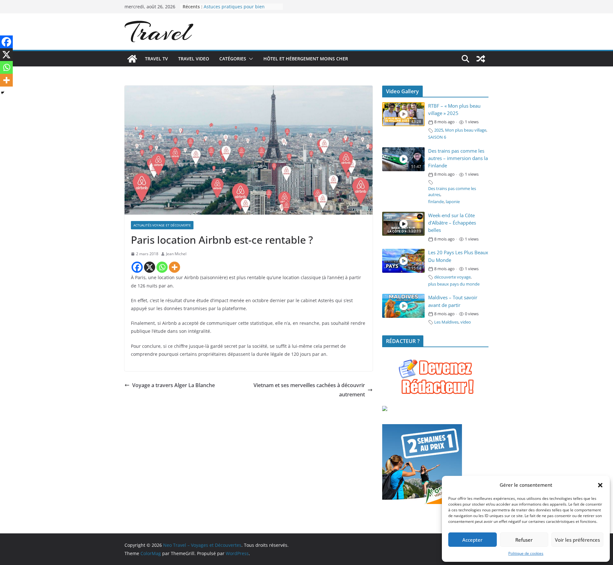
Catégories (232, 59)
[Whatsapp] (162, 267)
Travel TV (156, 59)
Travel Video (193, 59)
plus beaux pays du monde (454, 284)
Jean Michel (176, 253)
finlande (436, 201)
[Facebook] (137, 267)
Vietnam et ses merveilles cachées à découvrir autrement (309, 390)
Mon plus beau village (465, 130)
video (465, 322)
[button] (600, 485)
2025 (438, 130)
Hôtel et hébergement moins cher (305, 59)
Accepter (472, 540)
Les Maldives (446, 322)
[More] (174, 267)
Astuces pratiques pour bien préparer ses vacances (234, 10)
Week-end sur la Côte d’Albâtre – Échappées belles (452, 222)
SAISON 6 (437, 137)
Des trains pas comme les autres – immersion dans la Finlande (458, 158)
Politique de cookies (525, 553)
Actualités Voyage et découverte (162, 225)
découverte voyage (452, 277)
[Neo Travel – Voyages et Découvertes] (132, 58)
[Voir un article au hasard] (480, 58)
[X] (149, 267)
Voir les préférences (577, 540)
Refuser (524, 540)
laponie (453, 201)
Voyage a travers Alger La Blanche (173, 385)
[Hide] (2, 92)
